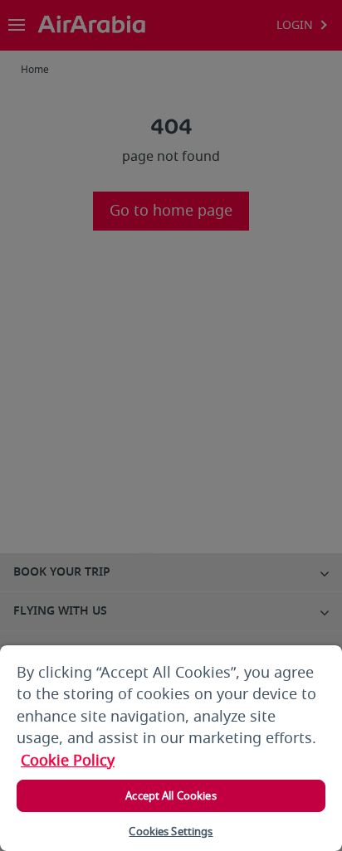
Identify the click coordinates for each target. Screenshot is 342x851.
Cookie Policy (68, 760)
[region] (171, 748)
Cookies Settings (171, 831)
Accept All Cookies (170, 796)
